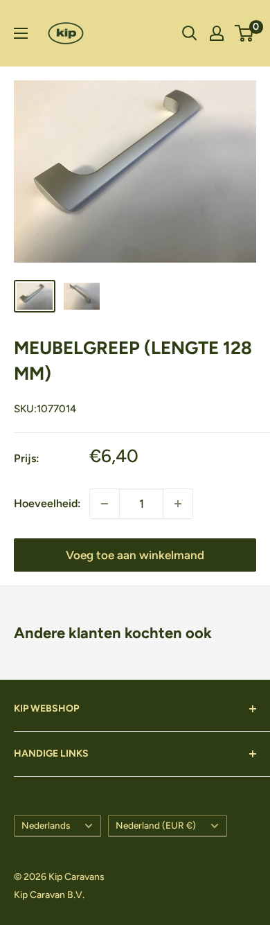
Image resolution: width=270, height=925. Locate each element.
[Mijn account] (217, 33)
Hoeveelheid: (47, 503)
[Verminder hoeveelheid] (177, 503)
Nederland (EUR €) (156, 825)
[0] (244, 33)
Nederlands (45, 825)
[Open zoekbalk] (189, 33)
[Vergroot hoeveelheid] (104, 503)
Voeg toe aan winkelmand (135, 555)
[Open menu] (21, 33)
